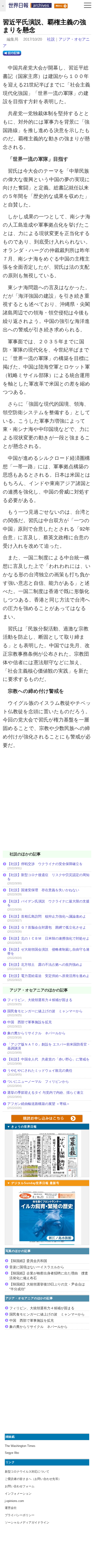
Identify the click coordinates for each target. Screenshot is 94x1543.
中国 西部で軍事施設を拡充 (29, 1022)
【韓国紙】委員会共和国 (28, 1261)
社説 (51, 39)
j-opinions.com (14, 1501)
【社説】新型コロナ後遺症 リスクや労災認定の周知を (48, 877)
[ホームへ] (30, 6)
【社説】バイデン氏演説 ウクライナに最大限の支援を (48, 903)
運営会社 (11, 1508)
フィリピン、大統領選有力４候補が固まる (39, 1000)
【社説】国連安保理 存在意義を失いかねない (43, 890)
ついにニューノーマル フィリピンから (38, 1081)
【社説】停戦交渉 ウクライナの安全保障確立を (45, 864)
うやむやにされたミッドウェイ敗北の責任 (39, 1070)
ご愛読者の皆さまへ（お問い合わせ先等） (33, 1479)
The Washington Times (20, 1446)
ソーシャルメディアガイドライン (27, 1522)
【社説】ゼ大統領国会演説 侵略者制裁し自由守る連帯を (48, 951)
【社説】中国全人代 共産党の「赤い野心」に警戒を (48, 1059)
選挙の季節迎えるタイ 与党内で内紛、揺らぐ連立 (45, 1092)
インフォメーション (18, 1493)
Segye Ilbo (12, 1452)
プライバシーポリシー (19, 1515)
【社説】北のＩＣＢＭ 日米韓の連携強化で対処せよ (48, 938)
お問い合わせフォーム (19, 1486)
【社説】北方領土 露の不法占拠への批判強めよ (45, 964)
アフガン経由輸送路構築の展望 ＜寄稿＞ (38, 1104)
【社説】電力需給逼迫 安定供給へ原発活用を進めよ (48, 976)
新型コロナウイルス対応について (27, 1471)
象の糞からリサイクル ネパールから (36, 1033)
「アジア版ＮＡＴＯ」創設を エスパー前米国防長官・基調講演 (48, 1046)
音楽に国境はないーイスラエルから (36, 1267)
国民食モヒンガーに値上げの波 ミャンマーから (45, 1011)
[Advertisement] (47, 802)
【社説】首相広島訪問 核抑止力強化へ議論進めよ (46, 916)
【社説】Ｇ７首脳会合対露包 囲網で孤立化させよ (46, 927)
